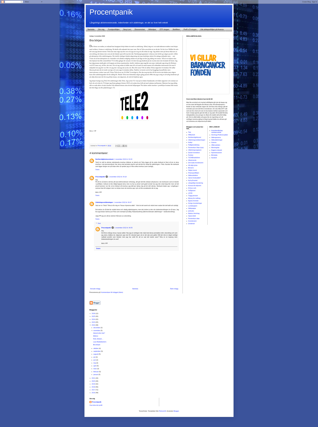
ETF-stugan (164, 29)
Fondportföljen (113, 29)
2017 (94, 390)
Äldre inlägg (174, 289)
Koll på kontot (192, 180)
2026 (94, 313)
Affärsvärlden (215, 145)
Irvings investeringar (195, 203)
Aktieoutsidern (193, 175)
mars (95, 369)
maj (94, 363)
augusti (96, 354)
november (97, 330)
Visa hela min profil (95, 405)
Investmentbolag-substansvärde (217, 131)
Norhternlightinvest (194, 137)
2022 (94, 325)
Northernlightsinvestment (104, 159)
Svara (97, 169)
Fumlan (190, 155)
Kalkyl (190, 142)
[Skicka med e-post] (116, 146)
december (97, 328)
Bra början (96, 345)
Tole (189, 132)
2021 (94, 378)
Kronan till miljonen (194, 185)
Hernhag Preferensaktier (219, 135)
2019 (94, 384)
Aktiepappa (192, 208)
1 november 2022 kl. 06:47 (123, 202)
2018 (94, 387)
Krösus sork (192, 188)
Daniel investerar (194, 153)
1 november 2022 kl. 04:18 (118, 177)
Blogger (176, 411)
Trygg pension (193, 196)
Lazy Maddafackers (99, 342)
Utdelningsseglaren (194, 150)
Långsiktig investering (195, 183)
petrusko (191, 211)
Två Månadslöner (194, 157)
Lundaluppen (192, 206)
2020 (94, 381)
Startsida (90, 29)
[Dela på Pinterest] (126, 146)
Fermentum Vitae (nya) (196, 147)
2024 (94, 319)
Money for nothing (194, 198)
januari (96, 374)
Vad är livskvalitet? (194, 178)
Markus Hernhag (193, 213)
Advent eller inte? (99, 333)
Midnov (95, 336)
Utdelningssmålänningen (104, 202)
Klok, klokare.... (98, 339)
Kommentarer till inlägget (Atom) (112, 292)
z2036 (190, 193)
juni (94, 360)
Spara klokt (192, 216)
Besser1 (191, 168)
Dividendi (191, 224)
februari (96, 372)
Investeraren (192, 221)
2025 (94, 316)
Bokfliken (176, 29)
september (97, 351)
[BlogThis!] (119, 146)
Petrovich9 (162, 411)
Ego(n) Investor (193, 201)
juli (94, 357)
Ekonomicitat (140, 29)
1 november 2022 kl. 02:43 (123, 159)
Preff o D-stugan (190, 29)
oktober (96, 348)
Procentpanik (111, 12)
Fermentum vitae (193, 218)
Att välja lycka (192, 165)
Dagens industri (216, 150)
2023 (94, 322)
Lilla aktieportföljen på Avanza (212, 29)
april (95, 366)
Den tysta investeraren (195, 163)
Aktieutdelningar (216, 140)
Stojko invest (192, 170)
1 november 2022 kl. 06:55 (124, 228)
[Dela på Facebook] (123, 146)
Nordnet (214, 158)
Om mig (101, 29)
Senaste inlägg (95, 289)
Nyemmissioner (216, 153)
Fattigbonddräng (193, 145)
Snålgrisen (192, 190)
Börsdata (214, 155)
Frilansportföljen (193, 173)
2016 (94, 393)
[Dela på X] (121, 146)
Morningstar (215, 147)
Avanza (213, 142)
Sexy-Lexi (127, 29)
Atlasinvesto (192, 160)
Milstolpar (152, 29)
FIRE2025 (191, 135)
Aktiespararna (216, 137)
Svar (99, 223)
